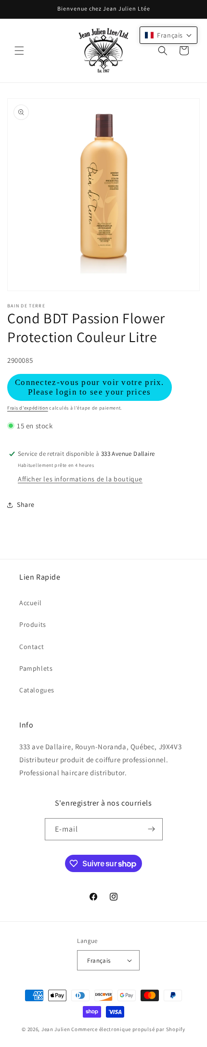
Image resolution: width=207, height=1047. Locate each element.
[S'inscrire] (151, 829)
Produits (32, 624)
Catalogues (36, 690)
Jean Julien (55, 1029)
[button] (19, 50)
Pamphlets (35, 668)
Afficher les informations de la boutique (80, 479)
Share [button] (26, 504)
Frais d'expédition (27, 408)
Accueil (30, 602)
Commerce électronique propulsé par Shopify (128, 1029)
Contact (31, 646)
